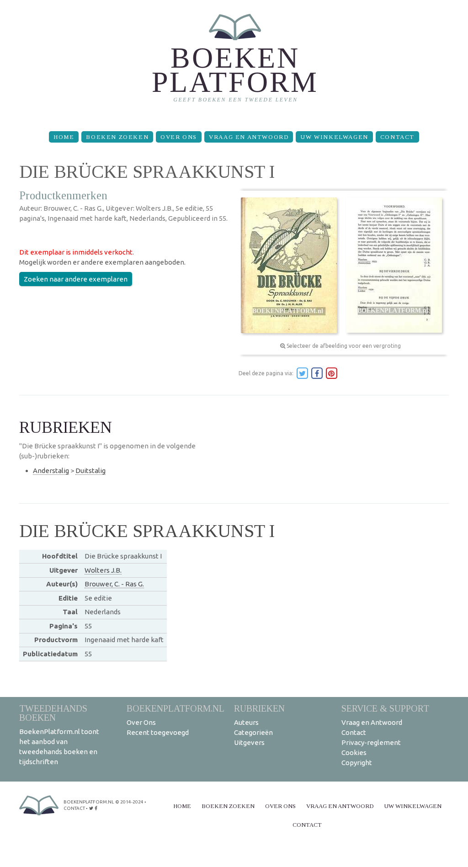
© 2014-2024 (129, 801)
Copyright (356, 762)
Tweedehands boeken (53, 712)
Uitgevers (249, 742)
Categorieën (253, 732)
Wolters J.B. (103, 570)
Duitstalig (90, 470)
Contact (397, 136)
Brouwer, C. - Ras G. (114, 584)
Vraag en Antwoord (248, 136)
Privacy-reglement (371, 742)
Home (63, 136)
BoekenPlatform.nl (175, 708)
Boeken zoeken (117, 136)
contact (74, 808)
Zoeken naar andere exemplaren (76, 279)
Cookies (354, 752)
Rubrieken (259, 708)
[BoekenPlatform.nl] (234, 62)
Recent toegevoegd (158, 732)
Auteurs (246, 722)
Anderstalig (51, 470)
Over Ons (178, 136)
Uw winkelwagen (334, 136)
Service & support (385, 708)
